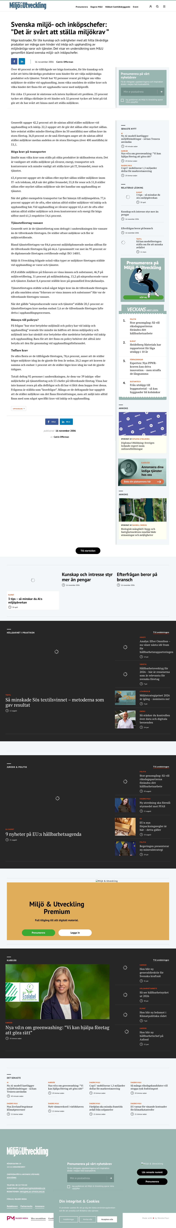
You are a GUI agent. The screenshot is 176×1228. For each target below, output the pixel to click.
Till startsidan (88, 550)
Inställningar (68, 1219)
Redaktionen (12, 1206)
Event (135, 7)
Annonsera (39, 1206)
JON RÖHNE (11, 1177)
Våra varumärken (38, 1218)
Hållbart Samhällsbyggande (117, 7)
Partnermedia (26, 1206)
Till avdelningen (161, 632)
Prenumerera (82, 7)
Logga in (75, 932)
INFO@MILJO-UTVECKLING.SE (32, 1191)
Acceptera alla (107, 1219)
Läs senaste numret (152, 1172)
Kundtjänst (53, 1218)
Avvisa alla (87, 1219)
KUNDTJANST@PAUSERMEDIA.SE (32, 1188)
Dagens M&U (96, 7)
